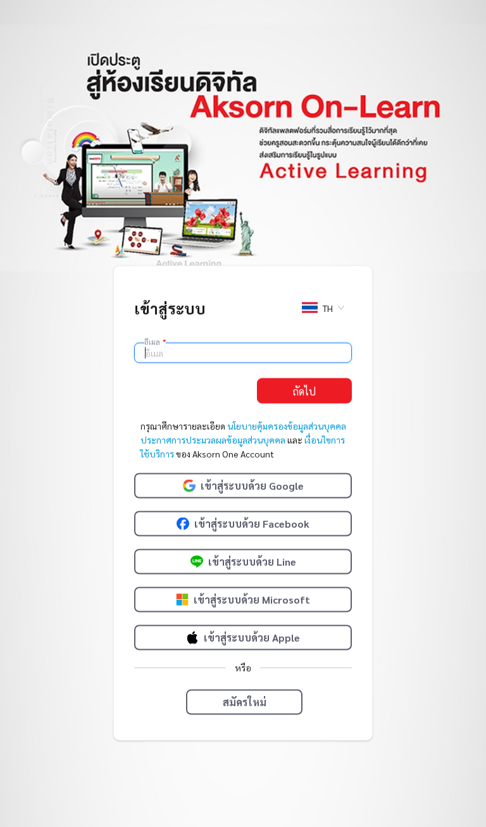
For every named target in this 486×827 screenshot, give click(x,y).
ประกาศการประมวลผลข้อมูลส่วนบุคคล (212, 439)
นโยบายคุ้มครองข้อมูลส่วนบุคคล (286, 426)
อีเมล (155, 342)
